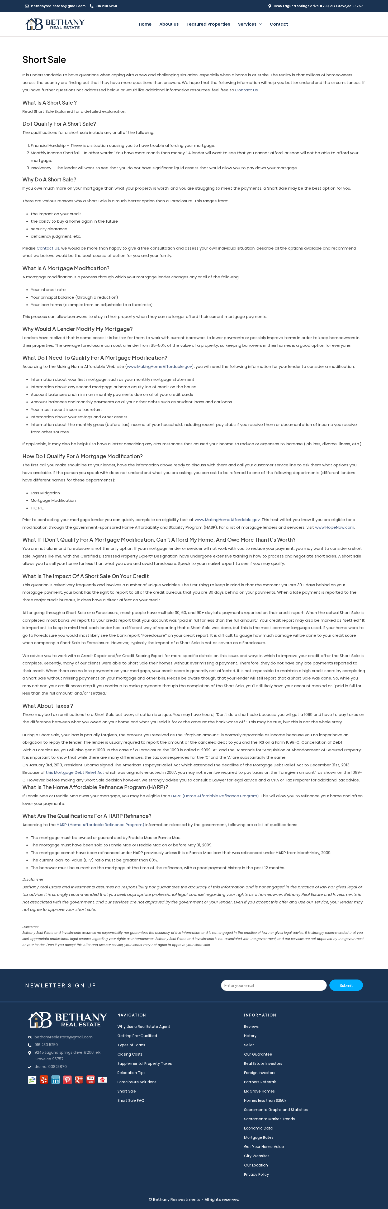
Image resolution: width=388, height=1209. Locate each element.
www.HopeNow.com (334, 527)
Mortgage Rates (258, 1137)
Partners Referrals (260, 1082)
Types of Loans (131, 1045)
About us (169, 24)
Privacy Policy (256, 1174)
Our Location (256, 1165)
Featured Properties (208, 24)
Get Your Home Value (264, 1146)
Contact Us (48, 248)
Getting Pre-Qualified (137, 1035)
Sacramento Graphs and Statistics (276, 1109)
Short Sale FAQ (130, 1100)
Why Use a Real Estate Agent (143, 1026)
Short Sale (126, 1091)
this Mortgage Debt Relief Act (75, 772)
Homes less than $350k (265, 1100)
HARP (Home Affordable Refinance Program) (215, 796)
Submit (346, 985)
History (250, 1035)
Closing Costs (130, 1054)
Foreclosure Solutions (137, 1082)
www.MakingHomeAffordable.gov (159, 366)
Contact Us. (247, 90)
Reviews (251, 1026)
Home (145, 24)
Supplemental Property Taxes (144, 1063)
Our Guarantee (258, 1054)
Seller (249, 1045)
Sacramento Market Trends (269, 1119)
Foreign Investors (259, 1072)
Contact (279, 24)
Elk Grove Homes (259, 1091)
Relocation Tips (131, 1072)
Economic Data (258, 1128)
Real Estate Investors (263, 1063)
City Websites (256, 1156)
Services (247, 24)
